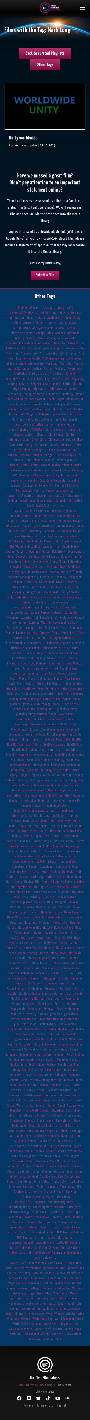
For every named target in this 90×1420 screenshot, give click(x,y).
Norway (49, 947)
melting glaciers (21, 887)
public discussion (25, 1024)
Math (9, 881)
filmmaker (17, 648)
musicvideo (75, 917)
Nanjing (75, 922)
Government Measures (28, 724)
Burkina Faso (60, 414)
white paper (36, 1314)
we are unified (31, 1308)
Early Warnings (56, 566)
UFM (21, 1385)
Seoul (61, 1105)
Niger (77, 937)
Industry (78, 795)
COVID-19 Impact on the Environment (37, 511)
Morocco (29, 907)
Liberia (52, 861)
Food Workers (74, 663)
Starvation (75, 1151)
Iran (52, 826)
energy (34, 597)
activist (40, 318)
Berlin (67, 384)
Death (36, 526)
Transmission (47, 1222)
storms (72, 1161)
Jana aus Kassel (73, 831)
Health (76, 739)
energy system (73, 597)
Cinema (54, 445)
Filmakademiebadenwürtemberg (63, 643)
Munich (25, 912)
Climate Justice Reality (24, 465)
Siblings (40, 1115)
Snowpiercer (64, 1120)
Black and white (17, 399)
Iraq (59, 826)
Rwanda (44, 1085)
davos (27, 526)
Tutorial (12, 1232)
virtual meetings (23, 1293)
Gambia (26, 694)
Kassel (70, 841)
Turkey (76, 1227)
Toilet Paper (15, 1217)
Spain (28, 1151)
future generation (72, 689)
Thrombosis (55, 1212)
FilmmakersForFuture (56, 648)
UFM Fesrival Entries (42, 1232)
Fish (31, 658)
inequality (15, 800)
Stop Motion (58, 1161)
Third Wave (74, 1207)
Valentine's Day (58, 1278)
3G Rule (45, 313)
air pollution (22, 328)
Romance (74, 1075)
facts (64, 628)
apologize (57, 348)
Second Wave (15, 1105)
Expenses (12, 617)
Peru (62, 983)
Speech (50, 1151)
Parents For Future (62, 973)
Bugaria (32, 414)
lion (61, 861)
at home (12, 363)
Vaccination (33, 1268)
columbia (73, 480)
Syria (37, 1181)
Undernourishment (21, 1242)
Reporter (62, 1059)
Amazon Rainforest (67, 333)
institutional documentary (31, 810)
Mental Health (59, 887)
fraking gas (44, 678)
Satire (31, 1090)
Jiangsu (56, 836)
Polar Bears (45, 1004)
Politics (59, 1004)
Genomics (77, 694)
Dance (67, 521)
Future (55, 689)
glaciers (15, 704)
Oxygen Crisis (31, 968)
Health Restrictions (25, 749)
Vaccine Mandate (43, 1273)
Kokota (13, 851)
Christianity (25, 445)
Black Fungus (56, 399)
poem (49, 998)
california (32, 419)
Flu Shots (13, 663)
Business (18, 419)
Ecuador (17, 582)
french (11, 683)
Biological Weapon (35, 394)
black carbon (37, 399)
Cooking (13, 500)
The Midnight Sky (20, 1207)
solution (75, 1136)
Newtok (60, 937)
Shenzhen (58, 1110)
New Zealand (17, 937)
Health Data (33, 744)
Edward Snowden (67, 582)
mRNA (76, 907)
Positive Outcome (68, 1009)
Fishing (40, 658)
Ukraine (68, 1237)
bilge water (40, 389)
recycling (76, 1044)
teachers (52, 1186)
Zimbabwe (34, 1339)
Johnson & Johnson (17, 841)
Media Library (47, 1385)
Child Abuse (56, 434)
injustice (44, 800)
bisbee (80, 394)
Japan (38, 836)
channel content (24, 434)
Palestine (27, 973)
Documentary (76, 551)
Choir (12, 445)
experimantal (29, 617)
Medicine (66, 881)
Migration (78, 892)
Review (51, 1064)
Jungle (47, 841)
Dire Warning (18, 546)
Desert (77, 531)
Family (10, 633)
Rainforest (68, 1034)
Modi (50, 902)
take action (61, 1181)
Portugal (49, 1009)
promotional (72, 1014)
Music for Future (51, 912)
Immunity (18, 790)
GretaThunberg (56, 734)
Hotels (64, 770)
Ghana (77, 699)
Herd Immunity (43, 755)
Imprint (61, 1405)
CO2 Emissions (41, 475)
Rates (54, 1039)
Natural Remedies (29, 927)
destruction (55, 536)
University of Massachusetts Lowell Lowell (36, 1263)
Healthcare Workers (18, 755)
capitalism (37, 424)
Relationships (76, 1054)
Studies (47, 1171)
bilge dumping (22, 389)
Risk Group (70, 1070)
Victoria (76, 1283)
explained (77, 617)
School (41, 1090)
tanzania (28, 1186)
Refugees (11, 1054)
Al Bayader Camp (43, 328)
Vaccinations (76, 1268)
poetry (59, 998)
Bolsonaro (73, 404)
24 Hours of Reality (20, 313)
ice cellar (49, 775)
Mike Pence (21, 897)
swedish (57, 1176)
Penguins (77, 978)
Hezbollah (61, 755)
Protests (73, 1019)
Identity (22, 780)
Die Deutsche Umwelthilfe (43, 541)
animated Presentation (21, 343)
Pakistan (13, 973)
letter (72, 856)
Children (71, 434)
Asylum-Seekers (71, 358)
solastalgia (24, 1136)
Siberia (28, 1115)
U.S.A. (23, 1232)
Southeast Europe (60, 1146)
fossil (54, 668)
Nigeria (13, 942)
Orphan (55, 963)
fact (40, 628)
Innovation (59, 800)
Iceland (10, 780)
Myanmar (45, 922)
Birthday (67, 394)
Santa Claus (17, 1090)
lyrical (45, 871)
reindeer (59, 1054)
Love (35, 871)
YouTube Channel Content (34, 1334)
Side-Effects (55, 1115)
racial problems (25, 1034)
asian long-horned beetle (24, 358)
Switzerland (72, 1176)
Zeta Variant (73, 1334)
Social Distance (47, 1125)
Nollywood (50, 942)
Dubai (27, 566)
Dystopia (38, 566)
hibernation (76, 755)
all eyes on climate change (28, 333)
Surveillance (17, 1176)
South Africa (47, 1141)
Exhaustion (72, 612)
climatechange (16, 470)
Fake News (76, 628)
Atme (22, 363)
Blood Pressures (20, 404)
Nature (47, 927)
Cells (49, 429)
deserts (40, 536)
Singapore (16, 1120)
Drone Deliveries (70, 561)
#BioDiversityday (28, 307)
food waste (56, 663)
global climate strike (66, 704)
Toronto (56, 1217)
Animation (44, 343)
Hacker (36, 739)
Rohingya (61, 1075)
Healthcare (47, 749)
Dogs (11, 556)
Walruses (43, 1298)
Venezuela (35, 1283)
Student (63, 1166)
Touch (67, 1217)
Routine (68, 1080)
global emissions (24, 709)
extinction (20, 622)
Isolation (22, 831)
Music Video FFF (35, 917)
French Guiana (26, 683)
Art (35, 353)
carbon (50, 424)
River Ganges (34, 1075)
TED (79, 1186)
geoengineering (19, 699)
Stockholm (41, 1161)
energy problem (51, 597)
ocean (12, 953)
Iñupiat (12, 826)
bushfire (75, 414)
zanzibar (57, 1334)
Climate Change (42, 455)
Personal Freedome (45, 983)
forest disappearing (35, 668)
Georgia (36, 699)
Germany (48, 699)
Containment (74, 495)
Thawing (71, 1191)
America (19, 338)
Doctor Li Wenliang (28, 551)
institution (61, 805)
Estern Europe (19, 612)
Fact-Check (52, 628)
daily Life (55, 521)
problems (56, 1014)
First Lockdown (70, 653)
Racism (41, 1034)
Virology (77, 1288)
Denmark (49, 531)
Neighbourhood (63, 927)
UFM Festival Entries (30, 1237)
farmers (45, 633)
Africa (27, 323)
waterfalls (75, 1303)
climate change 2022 (68, 455)
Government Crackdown (31, 719)
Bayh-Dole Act (54, 379)
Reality (12, 1044)
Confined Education (67, 485)
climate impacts (44, 460)
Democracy (35, 531)
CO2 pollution (61, 475)
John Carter (71, 836)
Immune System (68, 785)
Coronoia (61, 500)
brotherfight (17, 414)
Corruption (75, 500)
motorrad (65, 907)
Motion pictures (46, 907)
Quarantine (49, 1029)
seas (79, 1100)
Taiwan (46, 1181)
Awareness (75, 368)
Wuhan (39, 1329)
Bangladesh (13, 379)
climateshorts (37, 470)
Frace (31, 678)
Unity (37, 1257)
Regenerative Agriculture (35, 1054)
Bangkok (71, 373)
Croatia (12, 521)
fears (81, 633)
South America (67, 1141)
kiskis (47, 846)
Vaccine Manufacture (70, 1273)
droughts (16, 566)
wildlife (71, 1314)
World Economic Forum (69, 1319)
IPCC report (41, 826)
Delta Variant (17, 531)
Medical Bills (32, 881)
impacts (73, 790)
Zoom (59, 1339)
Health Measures (54, 744)
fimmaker (16, 653)
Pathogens (48, 978)
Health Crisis (15, 744)
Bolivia (48, 404)
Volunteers (60, 1293)
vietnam (23, 1288)
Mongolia (61, 902)
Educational (46, 582)
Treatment (32, 1227)
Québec (63, 1029)
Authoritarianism (19, 368)
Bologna (60, 404)
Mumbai (14, 912)
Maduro (55, 871)
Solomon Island (58, 1136)
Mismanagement (21, 902)
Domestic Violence (28, 556)
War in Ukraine (60, 1298)
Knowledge (73, 846)
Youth (12, 1334)
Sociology (76, 1131)
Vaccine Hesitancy (19, 1273)
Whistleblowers (16, 1314)
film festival (14, 643)
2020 (60, 307)
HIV (13, 760)
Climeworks (55, 470)
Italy (43, 831)
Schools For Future (59, 1090)
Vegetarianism (17, 1283)
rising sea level (23, 1070)
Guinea (13, 739)
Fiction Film (44, 638)
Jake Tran (54, 831)
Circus (77, 445)
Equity (50, 607)
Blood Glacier (75, 399)
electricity (72, 587)
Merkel (75, 887)
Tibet (68, 1212)
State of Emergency (23, 1156)
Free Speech (72, 678)
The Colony (64, 1197)
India (26, 795)
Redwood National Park (27, 1049)
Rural (79, 1080)
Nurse (80, 947)
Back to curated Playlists (45, 53)
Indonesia (37, 795)
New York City (67, 932)
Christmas (41, 445)
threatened (39, 1212)
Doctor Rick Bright (54, 551)
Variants (75, 1278)
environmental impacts (29, 607)
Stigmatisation (23, 1161)
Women (25, 1319)
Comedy (15, 485)
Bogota (37, 404)
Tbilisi (40, 1186)
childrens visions (18, 439)
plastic (11, 993)
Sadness (56, 1085)
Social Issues (16, 1131)
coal (74, 475)
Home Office (34, 760)
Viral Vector (62, 1288)
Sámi (76, 1085)
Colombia (60, 480)
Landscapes (74, 851)
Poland (16, 1004)
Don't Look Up (50, 556)
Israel (34, 831)
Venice (48, 1283)
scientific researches (34, 1095)
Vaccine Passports (20, 1278)
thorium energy (19, 1212)
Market (50, 876)
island (10, 831)
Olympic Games (48, 958)
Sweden (45, 1176)
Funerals (43, 689)
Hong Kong (17, 770)
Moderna (39, 902)
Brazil (67, 409)
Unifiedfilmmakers (68, 1242)
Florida (73, 658)
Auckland (51, 363)
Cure (33, 521)
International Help (52, 815)
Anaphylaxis (55, 338)
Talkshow (15, 1186)
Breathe (78, 409)
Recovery (51, 1044)
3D (36, 313)
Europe (45, 612)
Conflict (39, 490)
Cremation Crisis (44, 516)
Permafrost (23, 983)
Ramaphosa (41, 1039)
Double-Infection (72, 556)
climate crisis (23, 460)
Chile (35, 439)
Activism (27, 318)
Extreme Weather (40, 622)
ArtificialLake (48, 353)
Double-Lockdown (20, 561)
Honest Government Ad (66, 765)
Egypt (34, 587)
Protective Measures (52, 1019)
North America (33, 947)
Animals (70, 338)
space (77, 1146)
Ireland (68, 826)
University (49, 1257)
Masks (61, 876)
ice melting (64, 775)
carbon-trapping (18, 429)
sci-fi (77, 1090)
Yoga (78, 1329)
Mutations (30, 922)
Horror (39, 770)
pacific (55, 968)
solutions (20, 1141)
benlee (56, 384)
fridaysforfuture (72, 683)
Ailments (71, 323)
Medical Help (51, 881)
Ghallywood (63, 699)
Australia (66, 363)
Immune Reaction (45, 785)
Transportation (68, 1222)
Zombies (48, 1339)
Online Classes (39, 963)
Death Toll (48, 526)
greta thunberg (35, 734)
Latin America (45, 856)
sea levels (58, 1100)
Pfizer (70, 983)
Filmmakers (33, 648)
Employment (50, 592)
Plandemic (66, 988)
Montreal (16, 907)
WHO (49, 1314)
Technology (67, 1186)
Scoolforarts (73, 1095)
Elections (57, 587)
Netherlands (22, 932)
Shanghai (15, 1110)
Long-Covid (63, 866)
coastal (33, 480)
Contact (59, 495)
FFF (33, 638)
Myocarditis (60, 922)
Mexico (10, 892)
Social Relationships (40, 1131)
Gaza (36, 694)
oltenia (32, 958)
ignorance (43, 780)
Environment (41, 602)
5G (54, 313)
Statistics (44, 1156)
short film (15, 1115)
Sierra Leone (73, 1115)
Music (35, 912)
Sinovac (30, 1120)
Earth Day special (19, 572)
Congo (50, 490)
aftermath (39, 323)
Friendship (12, 689)
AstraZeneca (51, 358)
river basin (17, 1075)
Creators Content (21, 516)
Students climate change (23, 1171)
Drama (54, 561)
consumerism (43, 495)
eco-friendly (75, 572)
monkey (74, 902)
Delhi (81, 526)
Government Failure (60, 719)
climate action (66, 450)
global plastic (46, 709)
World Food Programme (27, 1324)
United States (18, 1252)
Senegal (41, 1105)
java (46, 836)
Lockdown (72, 861)
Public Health (67, 1024)
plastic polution (52, 993)
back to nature (54, 373)
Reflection (50, 1049)
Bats (40, 379)
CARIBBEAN (37, 429)
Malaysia (68, 871)
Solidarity (39, 1136)
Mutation (16, 922)
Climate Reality (51, 465)
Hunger (24, 775)
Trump (54, 1227)
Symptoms (24, 1181)
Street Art (14, 1166)
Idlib (32, 780)
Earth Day (74, 566)
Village (35, 1288)
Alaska (71, 328)
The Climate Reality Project (37, 1197)
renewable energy (32, 1059)
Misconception (67, 897)
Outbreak (77, 963)
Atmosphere (36, 363)
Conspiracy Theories (20, 495)
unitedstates (72, 1252)
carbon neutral (66, 424)
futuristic (13, 694)
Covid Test (42, 505)
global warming (67, 709)
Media (18, 881)
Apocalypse (41, 348)
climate (50, 450)
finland (53, 653)
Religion (14, 1059)
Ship (68, 1110)
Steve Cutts (60, 1156)
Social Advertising (23, 1125)
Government (66, 714)
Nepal (79, 927)
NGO (69, 937)
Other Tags (45, 65)
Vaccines (40, 1278)
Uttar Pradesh (15, 1268)
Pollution (72, 1004)
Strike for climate (44, 1166)
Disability (34, 546)
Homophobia (41, 765)
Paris (79, 973)
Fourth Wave (18, 678)
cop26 (24, 500)
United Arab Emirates (23, 1247)
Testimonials (22, 1191)
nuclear (69, 947)
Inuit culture (39, 821)
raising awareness (20, 1039)
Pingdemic (51, 988)
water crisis (16, 1303)
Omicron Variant (17, 963)
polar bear (29, 1004)
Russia (32, 1085)
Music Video (14, 917)
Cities (18, 450)
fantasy (32, 633)
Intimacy (15, 821)
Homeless (73, 760)
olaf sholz (75, 953)
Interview (72, 815)
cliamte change (33, 450)
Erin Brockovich (66, 607)
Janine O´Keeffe (22, 836)
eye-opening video (65, 622)
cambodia (60, 419)
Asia (81, 353)
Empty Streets (70, 592)
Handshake (63, 739)
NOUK (59, 947)
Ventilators (62, 1283)
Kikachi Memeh (19, 846)
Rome (24, 1080)
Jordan (36, 841)
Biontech (54, 394)
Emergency (17, 592)
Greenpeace (16, 734)
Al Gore (60, 328)
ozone (45, 968)
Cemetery (60, 429)
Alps (50, 333)
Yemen (69, 1329)
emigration (34, 592)
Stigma (75, 1156)
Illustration (59, 780)
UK (59, 1237)
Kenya (81, 841)
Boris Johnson (53, 409)
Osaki (65, 963)
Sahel (67, 1085)
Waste (76, 1298)
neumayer (50, 932)
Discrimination (71, 546)
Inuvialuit (25, 826)
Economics (46, 577)
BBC (67, 379)
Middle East (24, 892)
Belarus (24, 384)
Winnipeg (13, 1319)
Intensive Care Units (25, 815)
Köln (22, 851)
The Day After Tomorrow (30, 1202)
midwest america (45, 892)
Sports (61, 1151)
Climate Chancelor (19, 455)
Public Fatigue (48, 1024)
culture (24, 521)
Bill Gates (56, 389)
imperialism (13, 795)
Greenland (72, 729)
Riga (77, 1064)
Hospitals (51, 770)
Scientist (56, 1095)
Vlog (48, 1293)
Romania (13, 1080)
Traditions (19, 1222)
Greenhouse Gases (52, 729)
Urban (70, 1263)
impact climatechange (51, 790)
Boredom (36, 409)
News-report (45, 937)
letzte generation (23, 861)
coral (50, 500)
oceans (44, 953)
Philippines (35, 988)
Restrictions (37, 1064)
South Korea (39, 1146)
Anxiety (27, 348)
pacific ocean (70, 968)
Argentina (12, 353)
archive (70, 348)
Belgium (36, 384)
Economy (60, 577)
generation (48, 694)
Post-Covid (17, 1014)
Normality (66, 942)
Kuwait (31, 851)
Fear (73, 633)
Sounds (32, 1141)
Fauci (64, 633)
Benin (46, 384)
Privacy (43, 1014)
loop (75, 866)
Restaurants (18, 1064)
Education (30, 582)
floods (63, 658)
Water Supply (57, 1303)
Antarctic (60, 343)
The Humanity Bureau (61, 1202)
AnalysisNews (36, 338)
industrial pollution (58, 795)
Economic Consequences (23, 577)
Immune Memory (22, 785)
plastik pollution (33, 998)
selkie (29, 1105)
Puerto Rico (32, 1029)
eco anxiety (57, 572)
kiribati (36, 846)
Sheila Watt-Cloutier (36, 1110)
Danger (77, 521)
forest (17, 668)
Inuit (26, 821)
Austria (78, 363)
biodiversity (14, 394)
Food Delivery (38, 663)
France (58, 678)
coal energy (18, 480)
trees (44, 1227)
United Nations (71, 1247)
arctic (81, 348)
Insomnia (27, 805)
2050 (70, 307)
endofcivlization (17, 597)
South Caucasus (19, 1146)
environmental (60, 602)
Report (50, 1059)
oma (63, 958)
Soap (77, 1120)
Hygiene (36, 775)
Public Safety (14, 1029)
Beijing (12, 384)
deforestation (66, 526)
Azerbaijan (20, 373)
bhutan (77, 384)
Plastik (15, 998)
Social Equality (68, 1125)
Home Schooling (54, 760)
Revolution (65, 1064)
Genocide (63, 694)
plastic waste (74, 993)
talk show (77, 1181)
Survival (33, 1176)
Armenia (26, 353)
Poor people (18, 1009)
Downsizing (40, 561)
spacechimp (15, 1151)
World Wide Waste (21, 1329)
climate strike (72, 465)
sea (24, 1100)
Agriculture (55, 323)
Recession (25, 1044)
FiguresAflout (62, 638)
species (39, 1151)
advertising (73, 318)
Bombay (12, 409)
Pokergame (73, 998)
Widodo (59, 1314)
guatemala (74, 734)
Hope (30, 770)
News (31, 937)
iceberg (78, 775)
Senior (52, 1105)
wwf (48, 1329)
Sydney (11, 1181)
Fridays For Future (48, 683)
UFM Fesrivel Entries (70, 1232)
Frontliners (28, 689)
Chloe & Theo (74, 439)
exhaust (57, 612)
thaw (60, 1191)
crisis (76, 516)
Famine (20, 633)
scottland (14, 1100)
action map (75, 313)
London (33, 866)
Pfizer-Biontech (16, 988)
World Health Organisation (61, 1324)
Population (35, 1009)
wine (81, 1314)
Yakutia (58, 1329)
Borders (24, 409)
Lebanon (61, 856)
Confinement (24, 490)
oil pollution (58, 953)
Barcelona (28, 379)
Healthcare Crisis (67, 749)
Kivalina (58, 846)
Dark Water (13, 526)
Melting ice (41, 887)
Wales (73, 1293)
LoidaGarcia (19, 866)
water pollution (36, 1303)
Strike (27, 1166)
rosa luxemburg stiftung (45, 1080)
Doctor (10, 551)
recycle (63, 1044)
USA (78, 1263)
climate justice (66, 460)
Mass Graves (75, 876)
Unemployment (45, 1242)
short (77, 1110)
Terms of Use (45, 1405)
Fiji (76, 638)
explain (64, 617)
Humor (75, 770)
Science (14, 1095)
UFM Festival (31, 1385)
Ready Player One (71, 1039)
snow (50, 1120)
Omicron (73, 958)
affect (17, 323)
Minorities (49, 897)
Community (46, 485)
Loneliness (47, 866)
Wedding (48, 1308)
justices (59, 841)
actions (14, 318)
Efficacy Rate (20, 587)
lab (40, 851)
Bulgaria (44, 414)
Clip (67, 470)
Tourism (78, 1217)
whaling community (68, 1308)
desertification (23, 536)
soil (12, 1136)
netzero (37, 932)
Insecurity (74, 800)
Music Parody (72, 912)
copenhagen (37, 500)
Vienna (11, 1288)
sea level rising (39, 1100)
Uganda (50, 1237)
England (26, 602)
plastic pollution (29, 993)
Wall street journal (22, 1298)
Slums (41, 1120)
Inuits (76, 821)
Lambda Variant (55, 851)
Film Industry (32, 643)
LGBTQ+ (41, 861)
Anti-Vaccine (76, 343)
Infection (30, 800)
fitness (52, 658)
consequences (65, 490)
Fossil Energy (68, 668)
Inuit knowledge (60, 821)
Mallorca (12, 876)
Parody (35, 978)
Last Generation (24, 856)
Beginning (78, 379)
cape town (21, 424)
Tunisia (65, 1227)
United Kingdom (49, 1247)
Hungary (12, 775)
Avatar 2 (60, 368)
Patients (63, 978)
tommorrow (42, 1217)
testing (37, 1191)
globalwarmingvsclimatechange (36, 714)
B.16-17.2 (35, 373)
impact (30, 790)
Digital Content (71, 541)
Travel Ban (16, 1227)
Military (35, 897)
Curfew (42, 521)
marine (24, 876)
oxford (15, 968)
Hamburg (48, 739)
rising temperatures (48, 1070)
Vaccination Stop (54, 1268)
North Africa (14, 947)
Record (39, 1044)
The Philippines (43, 1207)
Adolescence (55, 318)
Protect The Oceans (23, 1019)
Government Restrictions (60, 724)
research (75, 1059)
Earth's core (39, 572)
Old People (19, 958)
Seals (70, 1100)
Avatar (48, 368)
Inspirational (43, 805)
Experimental (48, 617)
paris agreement (18, 978)
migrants (64, 892)
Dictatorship (16, 541)
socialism (61, 1131)
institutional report (63, 810)
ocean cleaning (27, 953)
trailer (32, 1222)
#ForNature (48, 307)
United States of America (45, 1252)
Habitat (25, 739)
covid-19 (57, 505)
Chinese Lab (56, 439)
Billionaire (71, 389)
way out (14, 1308)
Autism (37, 368)
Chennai (42, 434)
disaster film (51, 546)
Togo (77, 1212)
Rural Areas (18, 1085)
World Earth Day (42, 1319)
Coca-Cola (46, 480)
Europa (35, 612)
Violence (47, 1288)
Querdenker (77, 1029)
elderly (44, 587)
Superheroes (75, 1171)
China (43, 439)
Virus (39, 1293)
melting (79, 881)
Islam (78, 826)
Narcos (11, 927)
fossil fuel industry (25, 673)
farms (55, 633)
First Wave (19, 658)
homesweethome (20, 765)
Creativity (69, 511)
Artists (64, 353)
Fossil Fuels (48, 673)
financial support (36, 653)
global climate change (36, 704)
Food (24, 663)
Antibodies (13, 348)
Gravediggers (19, 729)
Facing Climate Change (21, 628)
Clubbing (77, 470)
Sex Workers (75, 1105)
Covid (30, 505)
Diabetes (70, 536)
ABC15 (62, 313)
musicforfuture (56, 917)
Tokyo (28, 1217)
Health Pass (75, 744)
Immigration (77, 780)
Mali (78, 871)
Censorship (75, 429)
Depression (64, 531)
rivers (49, 1075)
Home (20, 760)
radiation (54, 1034)
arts (73, 353)
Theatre (60, 1207)
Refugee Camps (68, 1049)
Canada (73, 419)
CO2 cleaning (21, 475)
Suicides (59, 1171)
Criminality (64, 516)
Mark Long (37, 876)
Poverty (31, 1014)
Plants (79, 988)
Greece (34, 729)
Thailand (49, 1191)
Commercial (29, 485)
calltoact (46, 419)
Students (77, 1166)
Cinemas (66, 445)
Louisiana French (19, 871)
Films (75, 648)
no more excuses (31, 942)
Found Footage (67, 673)
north (77, 942)
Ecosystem (75, 577)
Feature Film (21, 638)
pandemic (42, 973)
